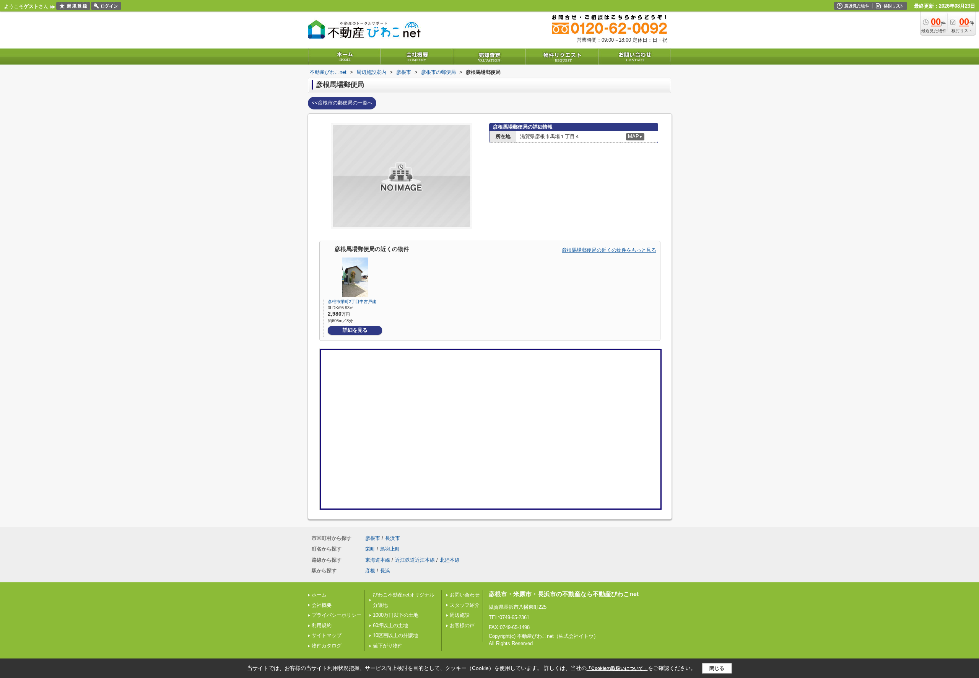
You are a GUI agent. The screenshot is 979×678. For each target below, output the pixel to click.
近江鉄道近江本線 (415, 560)
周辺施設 (460, 615)
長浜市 (392, 538)
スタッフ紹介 (465, 605)
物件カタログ (327, 646)
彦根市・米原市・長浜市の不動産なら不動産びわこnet (564, 594)
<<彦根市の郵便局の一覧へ (342, 103)
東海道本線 (377, 560)
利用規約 (322, 625)
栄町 (370, 549)
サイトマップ (327, 635)
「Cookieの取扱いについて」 (617, 668)
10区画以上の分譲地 (395, 635)
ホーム (319, 595)
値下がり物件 (388, 646)
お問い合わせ (465, 595)
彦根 (370, 571)
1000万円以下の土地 (395, 615)
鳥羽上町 (390, 549)
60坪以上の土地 (390, 625)
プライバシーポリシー (336, 615)
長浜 (385, 571)
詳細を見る (355, 330)
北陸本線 (450, 560)
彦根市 (372, 538)
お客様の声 (462, 625)
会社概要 (322, 605)
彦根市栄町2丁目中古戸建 (352, 301)
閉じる (716, 668)
